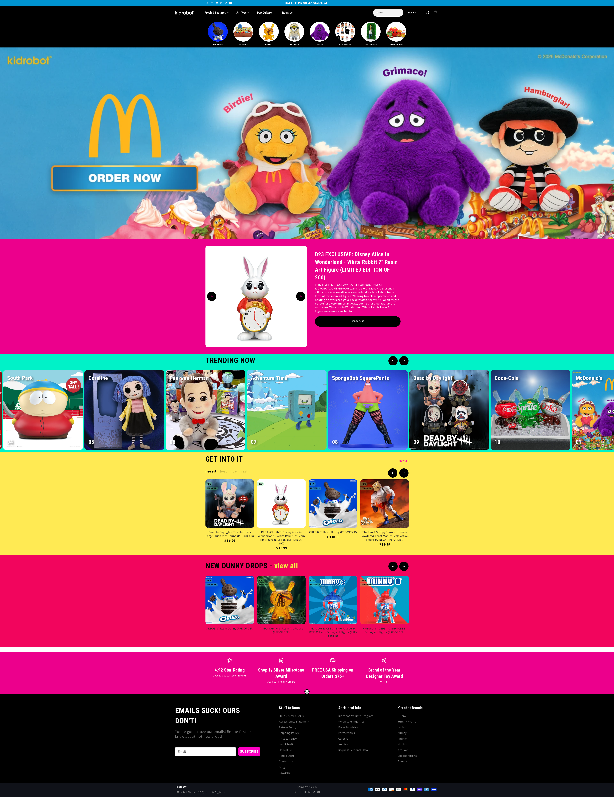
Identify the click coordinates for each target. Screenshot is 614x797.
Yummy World (407, 721)
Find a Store (287, 756)
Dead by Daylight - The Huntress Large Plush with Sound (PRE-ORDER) (229, 534)
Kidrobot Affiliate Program (355, 716)
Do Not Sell (286, 750)
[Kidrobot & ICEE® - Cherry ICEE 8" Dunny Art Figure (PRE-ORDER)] (384, 600)
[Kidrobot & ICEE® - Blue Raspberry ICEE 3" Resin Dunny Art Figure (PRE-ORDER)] (333, 600)
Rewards (287, 12)
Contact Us (286, 761)
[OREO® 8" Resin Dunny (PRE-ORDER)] (333, 503)
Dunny (402, 716)
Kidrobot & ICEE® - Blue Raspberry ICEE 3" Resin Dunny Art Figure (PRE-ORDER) (333, 632)
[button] (412, 12)
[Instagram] (221, 3)
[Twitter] (207, 3)
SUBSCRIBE (249, 751)
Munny (402, 733)
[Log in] (427, 12)
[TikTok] (226, 3)
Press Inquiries (348, 727)
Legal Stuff (286, 744)
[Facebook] (212, 3)
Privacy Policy (288, 738)
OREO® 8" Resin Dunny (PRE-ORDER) (333, 532)
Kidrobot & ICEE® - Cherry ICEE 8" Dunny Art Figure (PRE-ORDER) (384, 630)
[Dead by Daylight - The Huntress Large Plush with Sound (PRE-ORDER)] (229, 503)
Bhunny (403, 761)
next (244, 471)
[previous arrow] (593, 228)
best (223, 471)
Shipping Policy (289, 733)
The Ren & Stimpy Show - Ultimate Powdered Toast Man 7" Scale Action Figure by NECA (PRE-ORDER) (385, 535)
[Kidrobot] (184, 13)
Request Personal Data (353, 750)
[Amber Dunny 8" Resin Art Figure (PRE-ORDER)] (281, 600)
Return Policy (287, 727)
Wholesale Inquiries (351, 721)
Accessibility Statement (294, 721)
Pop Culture (264, 12)
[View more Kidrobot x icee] (307, 143)
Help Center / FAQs (291, 716)
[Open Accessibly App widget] (307, 691)
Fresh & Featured (215, 12)
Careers (343, 738)
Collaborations (407, 756)
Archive (343, 744)
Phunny (403, 738)
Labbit (402, 727)
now (234, 471)
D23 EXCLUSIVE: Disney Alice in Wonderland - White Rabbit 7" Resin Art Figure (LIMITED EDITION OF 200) (356, 266)
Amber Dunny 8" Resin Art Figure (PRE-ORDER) (281, 630)
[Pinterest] (217, 3)
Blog (282, 767)
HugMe (402, 744)
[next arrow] (603, 228)
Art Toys (241, 12)
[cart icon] (435, 12)
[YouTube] (230, 3)
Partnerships (346, 733)
